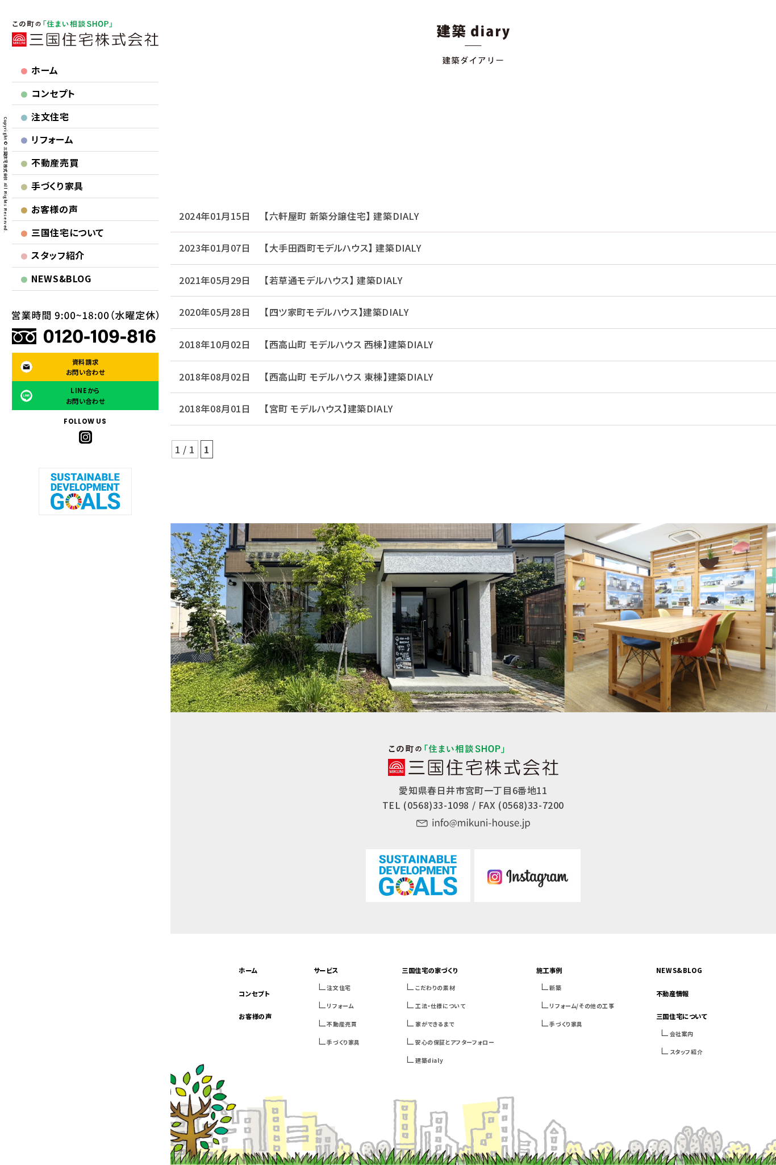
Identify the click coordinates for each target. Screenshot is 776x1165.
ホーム (39, 70)
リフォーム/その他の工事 (581, 1005)
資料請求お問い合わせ (85, 367)
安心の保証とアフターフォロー (454, 1042)
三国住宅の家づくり (430, 970)
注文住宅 (44, 116)
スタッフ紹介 (52, 255)
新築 (555, 987)
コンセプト (48, 93)
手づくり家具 (52, 186)
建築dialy (429, 1060)
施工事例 (549, 970)
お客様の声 (49, 209)
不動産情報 (672, 993)
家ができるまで (434, 1024)
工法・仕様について (440, 1005)
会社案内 (682, 1033)
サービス (326, 970)
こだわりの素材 (435, 987)
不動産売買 (49, 162)
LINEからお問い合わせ (85, 395)
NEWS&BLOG (55, 278)
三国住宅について (62, 232)
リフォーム (47, 139)
